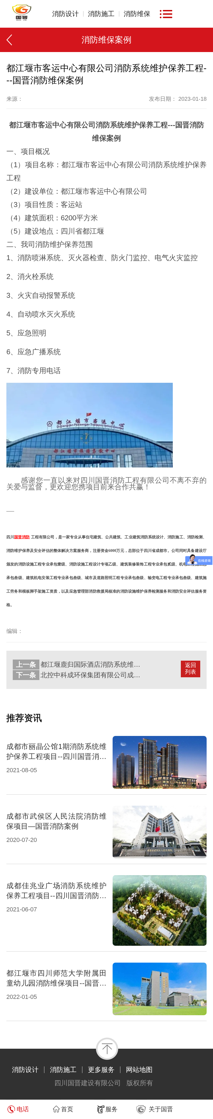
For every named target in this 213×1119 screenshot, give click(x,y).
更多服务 (101, 1069)
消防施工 (101, 14)
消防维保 (137, 14)
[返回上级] (11, 39)
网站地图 (139, 1069)
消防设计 (65, 14)
